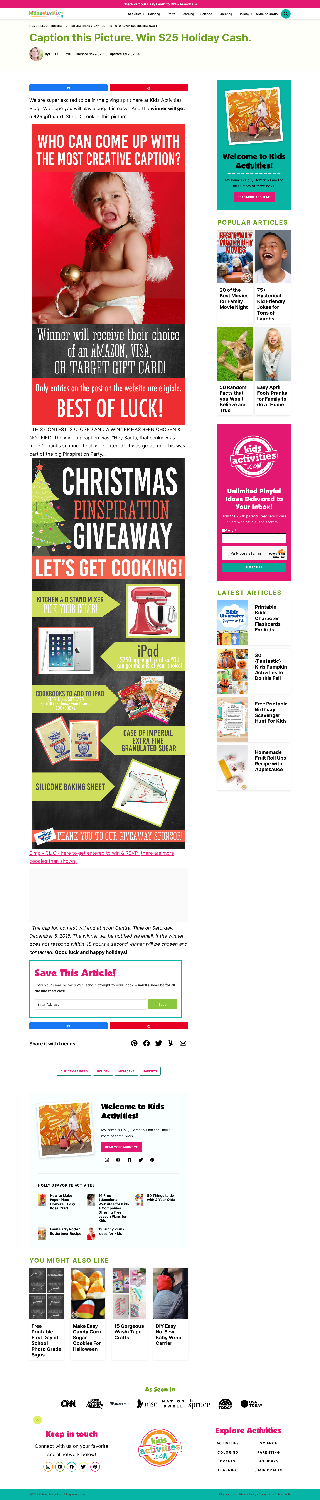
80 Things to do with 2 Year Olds (161, 1198)
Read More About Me (121, 1147)
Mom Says (126, 1071)
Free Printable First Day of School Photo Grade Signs (46, 1340)
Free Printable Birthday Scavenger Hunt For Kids (271, 712)
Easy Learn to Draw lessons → (172, 4)
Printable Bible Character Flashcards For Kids (268, 618)
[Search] (286, 14)
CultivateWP (282, 1494)
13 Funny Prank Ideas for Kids (111, 1231)
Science (206, 14)
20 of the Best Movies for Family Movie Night (234, 298)
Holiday (244, 14)
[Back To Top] (37, 1420)
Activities (134, 14)
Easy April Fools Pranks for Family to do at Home (272, 395)
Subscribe (254, 567)
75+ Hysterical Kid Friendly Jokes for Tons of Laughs (271, 304)
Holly (53, 54)
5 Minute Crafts (267, 14)
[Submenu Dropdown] (143, 14)
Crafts (171, 14)
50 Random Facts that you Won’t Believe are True (233, 398)
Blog (44, 26)
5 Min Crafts (268, 1470)
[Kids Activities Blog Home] (46, 13)
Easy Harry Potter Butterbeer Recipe (65, 1231)
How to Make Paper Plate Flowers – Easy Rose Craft (62, 1202)
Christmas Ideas (78, 26)
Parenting (225, 14)
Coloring (154, 14)
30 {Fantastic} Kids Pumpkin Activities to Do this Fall (271, 666)
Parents (150, 1071)
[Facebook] (129, 1160)
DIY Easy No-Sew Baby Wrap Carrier (168, 1334)
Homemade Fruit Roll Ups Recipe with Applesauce (270, 760)
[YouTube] (118, 1160)
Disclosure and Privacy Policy (237, 1494)
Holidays (269, 1461)
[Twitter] (141, 1160)
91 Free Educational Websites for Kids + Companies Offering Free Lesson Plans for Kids (113, 1208)
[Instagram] (107, 1160)
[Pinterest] (152, 1160)
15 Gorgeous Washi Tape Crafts (129, 1331)
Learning (188, 14)
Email (229, 530)
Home (33, 26)
